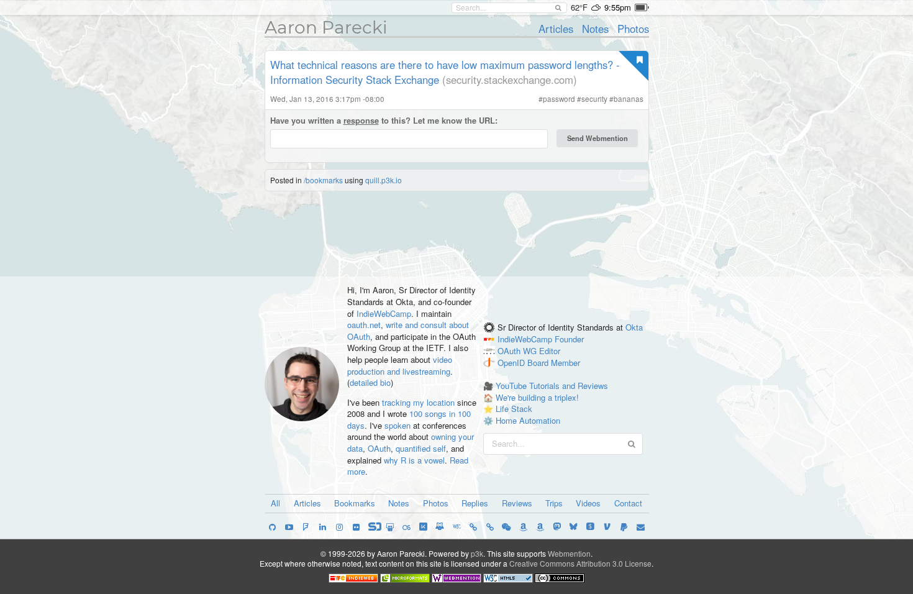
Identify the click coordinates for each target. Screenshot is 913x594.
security (594, 99)
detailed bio (370, 382)
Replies (474, 503)
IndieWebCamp (384, 313)
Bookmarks (354, 503)
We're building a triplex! (537, 397)
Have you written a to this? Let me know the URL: (383, 120)
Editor (549, 351)
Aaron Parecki (326, 27)
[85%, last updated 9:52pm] (642, 7)
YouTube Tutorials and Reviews (552, 385)
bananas (628, 99)
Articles (555, 28)
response (361, 120)
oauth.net (364, 325)
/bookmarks (323, 180)
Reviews (517, 503)
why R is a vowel (414, 460)
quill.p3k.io (383, 180)
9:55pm (617, 7)
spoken (397, 425)
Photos (633, 28)
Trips (554, 503)
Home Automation (528, 420)
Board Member (553, 362)
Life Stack (514, 408)
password (559, 99)
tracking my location (418, 402)
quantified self (421, 448)
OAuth (379, 448)
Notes (595, 28)
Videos (588, 503)
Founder (569, 339)
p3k (477, 553)
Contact (628, 503)
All (275, 503)
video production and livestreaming (399, 365)
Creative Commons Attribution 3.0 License (580, 563)
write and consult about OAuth (408, 330)
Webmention (569, 553)
